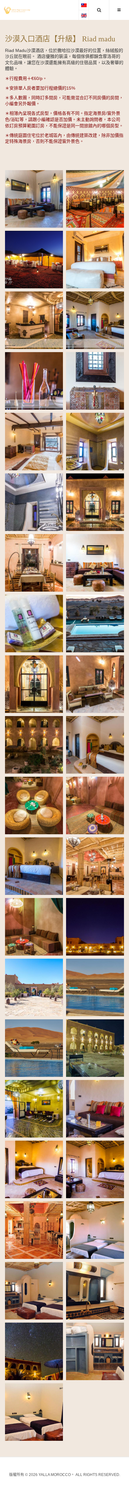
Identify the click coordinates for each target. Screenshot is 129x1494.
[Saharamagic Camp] (17, 10)
